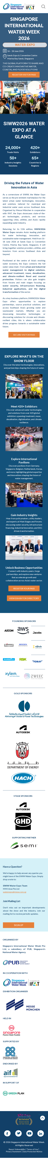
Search (6, 1)
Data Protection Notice (32, 1152)
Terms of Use (32, 1149)
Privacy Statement (13, 1152)
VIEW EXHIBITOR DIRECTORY (24, 598)
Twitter (18, 1131)
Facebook (7, 1131)
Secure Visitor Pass (24, 334)
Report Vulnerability (17, 1149)
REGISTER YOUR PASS (24, 588)
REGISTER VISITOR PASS (24, 74)
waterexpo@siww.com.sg (14, 892)
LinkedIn (40, 1131)
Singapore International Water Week (19, 6)
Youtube (29, 1131)
